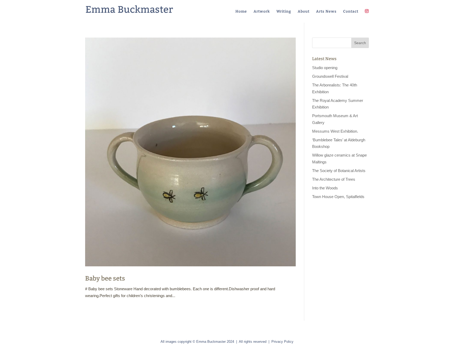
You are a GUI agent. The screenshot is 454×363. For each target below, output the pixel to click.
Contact (350, 12)
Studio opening (324, 67)
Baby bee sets (105, 278)
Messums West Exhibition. (335, 131)
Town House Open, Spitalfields (338, 196)
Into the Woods (325, 188)
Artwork (262, 12)
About (303, 12)
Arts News (326, 12)
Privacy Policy (282, 342)
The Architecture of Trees (333, 179)
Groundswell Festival (330, 76)
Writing (283, 12)
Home (241, 12)
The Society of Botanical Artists (338, 170)
